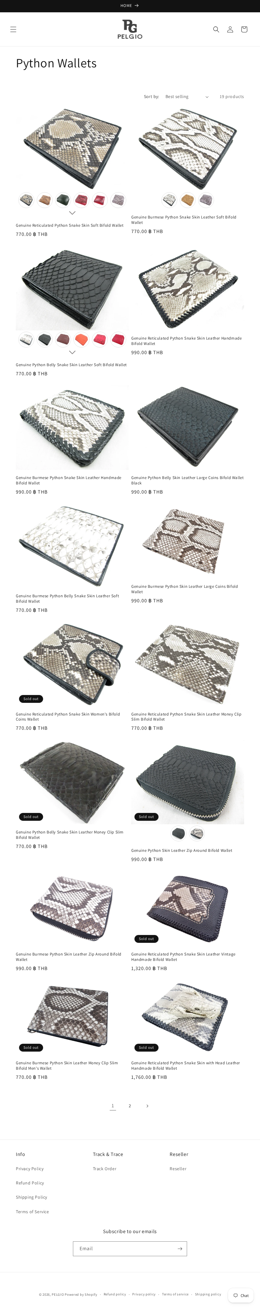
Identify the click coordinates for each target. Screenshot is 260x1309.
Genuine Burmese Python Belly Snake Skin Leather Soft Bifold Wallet (67, 598)
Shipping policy (208, 1294)
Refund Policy (30, 1183)
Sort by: (151, 96)
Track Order (105, 1168)
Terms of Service (32, 1211)
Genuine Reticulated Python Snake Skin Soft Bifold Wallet (70, 225)
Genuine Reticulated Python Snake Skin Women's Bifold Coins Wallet (68, 717)
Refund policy (115, 1294)
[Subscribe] (180, 1248)
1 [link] (113, 1105)
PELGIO (58, 1294)
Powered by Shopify (81, 1294)
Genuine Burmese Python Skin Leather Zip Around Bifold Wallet (68, 957)
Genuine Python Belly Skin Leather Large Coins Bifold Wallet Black (187, 480)
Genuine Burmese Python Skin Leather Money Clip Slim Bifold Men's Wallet (67, 1065)
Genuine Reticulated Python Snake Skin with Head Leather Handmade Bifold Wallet (185, 1065)
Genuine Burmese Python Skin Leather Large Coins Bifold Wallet (184, 589)
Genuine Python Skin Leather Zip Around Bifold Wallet (181, 850)
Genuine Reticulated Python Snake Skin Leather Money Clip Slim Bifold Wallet (186, 717)
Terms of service (175, 1294)
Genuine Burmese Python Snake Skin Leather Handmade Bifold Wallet (68, 480)
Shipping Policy (31, 1197)
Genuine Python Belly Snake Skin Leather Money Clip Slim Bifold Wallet (70, 835)
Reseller (178, 1168)
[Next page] (147, 1106)
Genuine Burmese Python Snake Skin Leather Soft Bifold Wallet (184, 220)
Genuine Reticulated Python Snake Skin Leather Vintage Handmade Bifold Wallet (183, 957)
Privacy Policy (29, 1168)
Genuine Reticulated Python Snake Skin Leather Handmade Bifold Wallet (186, 341)
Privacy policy (144, 1294)
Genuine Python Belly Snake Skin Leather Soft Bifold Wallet (71, 364)
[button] (13, 29)
